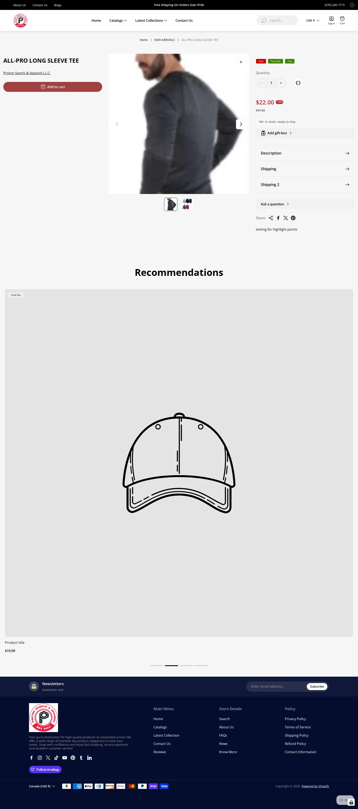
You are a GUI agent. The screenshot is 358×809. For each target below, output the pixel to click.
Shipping (268, 168)
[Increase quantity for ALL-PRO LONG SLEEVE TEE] (281, 83)
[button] (156, 665)
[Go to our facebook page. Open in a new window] (31, 757)
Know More (228, 752)
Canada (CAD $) (39, 786)
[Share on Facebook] (278, 217)
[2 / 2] (187, 204)
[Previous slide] (117, 124)
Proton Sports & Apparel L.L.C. (27, 73)
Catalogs (160, 727)
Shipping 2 (270, 184)
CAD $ (310, 20)
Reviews (160, 752)
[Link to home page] (43, 717)
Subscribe (317, 686)
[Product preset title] (179, 463)
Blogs (58, 5)
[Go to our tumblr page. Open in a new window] (81, 757)
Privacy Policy (295, 719)
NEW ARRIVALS (164, 40)
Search (224, 719)
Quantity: (263, 73)
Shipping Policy (296, 735)
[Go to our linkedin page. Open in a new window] (89, 757)
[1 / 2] (170, 204)
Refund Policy (295, 743)
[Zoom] (241, 62)
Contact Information (301, 752)
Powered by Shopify (315, 786)
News (223, 743)
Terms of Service (298, 727)
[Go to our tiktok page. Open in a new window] (56, 757)
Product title (14, 642)
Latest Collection (166, 735)
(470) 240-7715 (335, 5)
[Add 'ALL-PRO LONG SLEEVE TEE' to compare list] (298, 83)
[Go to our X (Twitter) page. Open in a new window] (48, 757)
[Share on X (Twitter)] (285, 217)
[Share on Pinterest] (293, 217)
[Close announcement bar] (352, 4)
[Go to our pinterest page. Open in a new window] (72, 757)
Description (271, 153)
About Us (19, 5)
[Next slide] (241, 124)
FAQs (223, 735)
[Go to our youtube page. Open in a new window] (64, 757)
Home (144, 40)
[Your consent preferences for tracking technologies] (351, 802)
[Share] (270, 217)
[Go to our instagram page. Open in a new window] (39, 757)
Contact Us (40, 5)
